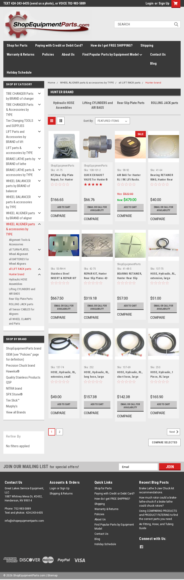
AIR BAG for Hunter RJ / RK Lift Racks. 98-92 (129, 180)
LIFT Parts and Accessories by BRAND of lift (16, 137)
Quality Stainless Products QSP (23, 380)
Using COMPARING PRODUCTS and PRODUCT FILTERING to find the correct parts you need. (158, 515)
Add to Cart (63, 207)
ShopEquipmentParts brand (23, 348)
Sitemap (52, 575)
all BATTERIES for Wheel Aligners (19, 261)
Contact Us (158, 54)
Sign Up (164, 3)
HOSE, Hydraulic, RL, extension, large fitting (163, 278)
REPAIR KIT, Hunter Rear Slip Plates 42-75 (96, 278)
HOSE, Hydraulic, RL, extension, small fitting (63, 377)
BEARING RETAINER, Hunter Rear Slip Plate (129, 278)
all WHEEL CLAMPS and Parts (20, 321)
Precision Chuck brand (20, 365)
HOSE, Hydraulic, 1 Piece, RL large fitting (161, 377)
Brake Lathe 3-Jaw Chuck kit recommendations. (156, 490)
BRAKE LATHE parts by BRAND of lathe (20, 161)
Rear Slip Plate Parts (21, 298)
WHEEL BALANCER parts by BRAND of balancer (18, 186)
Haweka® (13, 371)
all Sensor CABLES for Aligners (21, 312)
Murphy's (12, 406)
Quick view (63, 159)
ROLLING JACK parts (21, 304)
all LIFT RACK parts (20, 269)
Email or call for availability (97, 209)
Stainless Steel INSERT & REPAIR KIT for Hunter (64, 278)
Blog (153, 63)
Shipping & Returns (61, 493)
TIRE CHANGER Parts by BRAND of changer (20, 96)
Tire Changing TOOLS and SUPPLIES (19, 123)
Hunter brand (16, 274)
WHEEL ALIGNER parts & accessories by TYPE (20, 229)
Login (149, 3)
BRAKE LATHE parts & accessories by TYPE (20, 172)
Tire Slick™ (13, 400)
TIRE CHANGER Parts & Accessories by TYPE (19, 110)
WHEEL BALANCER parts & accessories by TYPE (19, 202)
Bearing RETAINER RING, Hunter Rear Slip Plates (161, 180)
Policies (48, 54)
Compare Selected (164, 442)
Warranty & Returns (20, 54)
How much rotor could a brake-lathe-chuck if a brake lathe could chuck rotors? (158, 501)
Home (51, 82)
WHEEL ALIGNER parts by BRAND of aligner (20, 215)
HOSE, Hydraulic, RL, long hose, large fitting (96, 377)
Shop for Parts (17, 45)
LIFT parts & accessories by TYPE (19, 150)
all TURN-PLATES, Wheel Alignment (19, 252)
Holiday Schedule (19, 72)
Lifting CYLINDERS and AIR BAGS (22, 291)
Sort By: (88, 120)
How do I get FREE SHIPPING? (112, 45)
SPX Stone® (14, 394)
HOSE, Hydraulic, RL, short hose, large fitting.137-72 (129, 377)
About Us (68, 54)
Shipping (146, 45)
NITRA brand (14, 388)
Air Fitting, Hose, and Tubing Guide (156, 526)
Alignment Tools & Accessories (19, 242)
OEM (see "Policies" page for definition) (22, 357)
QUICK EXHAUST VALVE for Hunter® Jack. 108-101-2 (96, 180)
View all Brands (16, 412)
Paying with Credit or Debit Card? (59, 45)
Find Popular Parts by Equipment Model (110, 54)
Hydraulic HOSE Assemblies (18, 282)
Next (172, 431)
